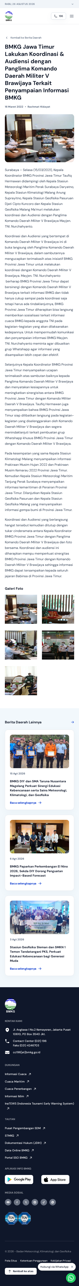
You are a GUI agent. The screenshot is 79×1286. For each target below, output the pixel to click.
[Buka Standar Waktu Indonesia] (72, 4)
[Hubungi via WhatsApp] (71, 1278)
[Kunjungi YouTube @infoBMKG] (8, 1202)
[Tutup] (72, 1266)
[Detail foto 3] (21, 645)
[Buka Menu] (71, 16)
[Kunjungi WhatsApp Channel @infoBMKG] (52, 1202)
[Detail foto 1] (21, 609)
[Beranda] (9, 16)
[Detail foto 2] (58, 609)
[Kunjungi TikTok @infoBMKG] (44, 1202)
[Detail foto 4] (58, 645)
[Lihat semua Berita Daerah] (71, 722)
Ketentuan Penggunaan (33, 1260)
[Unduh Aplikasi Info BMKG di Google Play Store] (21, 1179)
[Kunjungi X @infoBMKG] (26, 1202)
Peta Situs (11, 1260)
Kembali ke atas (23, 1271)
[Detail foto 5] (21, 680)
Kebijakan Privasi (61, 1260)
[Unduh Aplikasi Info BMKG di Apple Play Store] (57, 1179)
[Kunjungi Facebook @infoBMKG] (17, 1202)
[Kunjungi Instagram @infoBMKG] (35, 1202)
